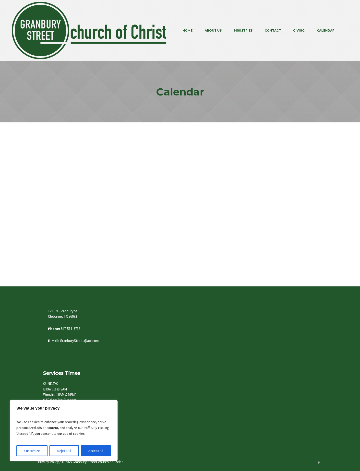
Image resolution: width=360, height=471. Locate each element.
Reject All (64, 450)
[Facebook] (318, 462)
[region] (64, 430)
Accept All (95, 450)
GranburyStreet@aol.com (79, 340)
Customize (32, 450)
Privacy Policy (48, 461)
